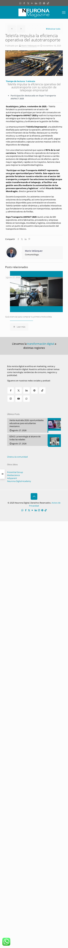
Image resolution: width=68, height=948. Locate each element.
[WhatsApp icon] (20, 3)
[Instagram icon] (40, 3)
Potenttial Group (15, 472)
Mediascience (13, 475)
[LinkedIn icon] (36, 3)
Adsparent (12, 478)
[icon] (44, 3)
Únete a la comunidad (17, 456)
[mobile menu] (63, 12)
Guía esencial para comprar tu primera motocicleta (28, 316)
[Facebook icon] (24, 3)
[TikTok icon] (48, 3)
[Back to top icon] (34, 496)
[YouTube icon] (32, 3)
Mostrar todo (54, 28)
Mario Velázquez (29, 45)
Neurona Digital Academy (19, 481)
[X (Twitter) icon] (28, 3)
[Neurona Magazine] (34, 12)
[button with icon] (10, 390)
